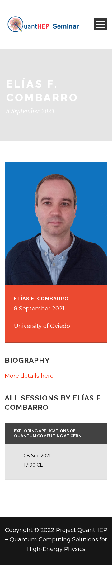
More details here (29, 375)
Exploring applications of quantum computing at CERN (48, 433)
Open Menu (100, 24)
